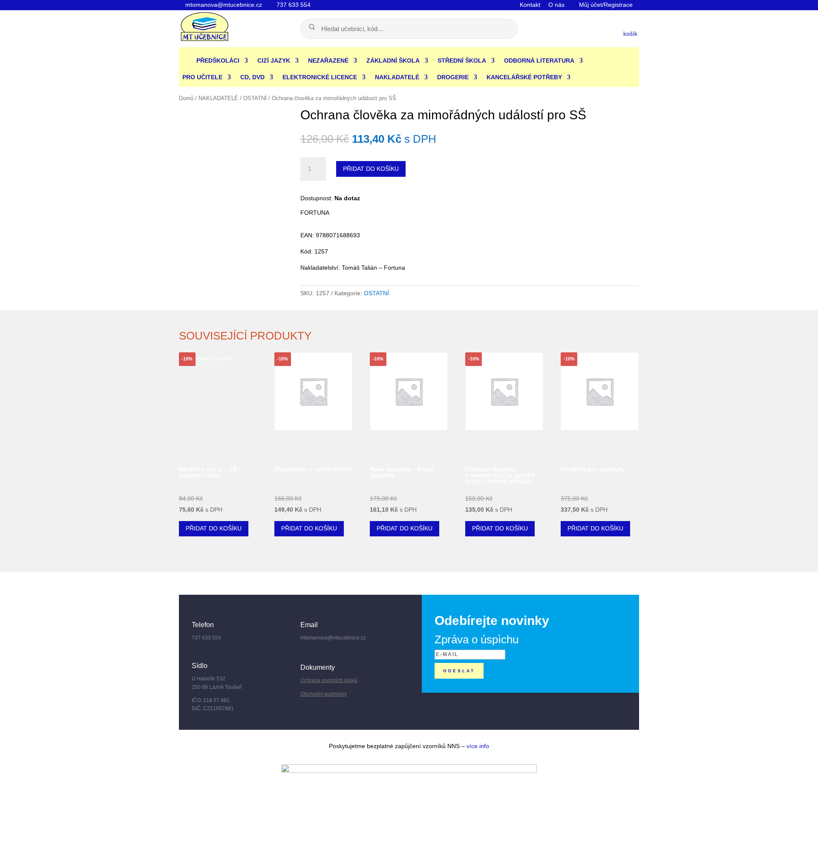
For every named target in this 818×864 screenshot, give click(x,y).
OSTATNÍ (255, 98)
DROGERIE (453, 77)
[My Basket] (574, 32)
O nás (556, 4)
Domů (186, 98)
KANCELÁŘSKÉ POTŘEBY (524, 77)
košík (631, 33)
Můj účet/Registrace (605, 4)
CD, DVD (252, 77)
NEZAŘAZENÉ (328, 60)
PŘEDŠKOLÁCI (217, 60)
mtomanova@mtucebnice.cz (223, 4)
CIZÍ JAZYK (273, 60)
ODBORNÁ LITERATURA (539, 60)
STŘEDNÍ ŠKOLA (462, 60)
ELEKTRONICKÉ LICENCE (319, 77)
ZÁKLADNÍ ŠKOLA (393, 60)
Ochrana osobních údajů (328, 680)
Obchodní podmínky (323, 694)
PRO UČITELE (202, 77)
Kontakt (530, 4)
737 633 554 (293, 4)
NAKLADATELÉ (397, 77)
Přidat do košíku (371, 168)
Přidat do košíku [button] (214, 528)
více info (478, 746)
